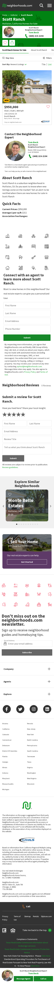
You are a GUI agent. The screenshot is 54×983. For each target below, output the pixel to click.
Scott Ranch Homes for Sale (14, 50)
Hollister (14, 15)
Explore (8, 694)
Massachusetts (7, 784)
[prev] (5, 86)
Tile (44, 64)
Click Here (46, 956)
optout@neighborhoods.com (29, 366)
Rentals (36, 916)
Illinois (4, 767)
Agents (7, 681)
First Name (10, 305)
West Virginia (31, 778)
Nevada (30, 723)
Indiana (5, 773)
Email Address (12, 321)
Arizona (5, 723)
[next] (49, 86)
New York (30, 734)
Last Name (10, 313)
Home (4, 15)
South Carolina (32, 751)
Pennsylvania (32, 745)
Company (9, 668)
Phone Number (12, 329)
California (17, 23)
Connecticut (6, 740)
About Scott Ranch (39, 50)
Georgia (5, 762)
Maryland (6, 778)
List (50, 64)
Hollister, (7, 23)
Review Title (10, 439)
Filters (49, 58)
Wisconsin (30, 784)
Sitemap (27, 916)
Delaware (6, 745)
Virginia (30, 767)
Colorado (5, 734)
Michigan (5, 789)
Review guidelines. (10, 467)
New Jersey (31, 729)
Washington (31, 773)
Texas (29, 762)
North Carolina (32, 740)
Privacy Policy (30, 372)
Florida (4, 756)
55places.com (46, 916)
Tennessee (31, 756)
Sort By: (6, 64)
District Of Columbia (9, 751)
